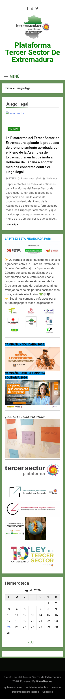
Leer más (11, 224)
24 (8, 627)
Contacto (47, 691)
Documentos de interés (25, 691)
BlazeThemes (44, 681)
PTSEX (12, 178)
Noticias (14, 129)
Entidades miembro (37, 687)
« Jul (31, 642)
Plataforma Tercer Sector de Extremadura (32, 52)
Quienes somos (13, 687)
